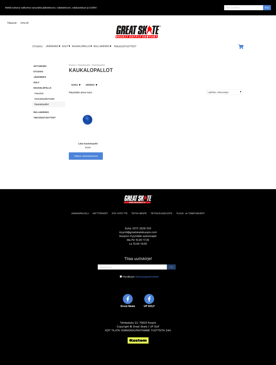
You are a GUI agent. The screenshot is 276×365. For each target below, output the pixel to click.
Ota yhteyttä (119, 213)
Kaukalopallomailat (44, 98)
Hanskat (38, 93)
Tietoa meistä (139, 213)
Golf (65, 46)
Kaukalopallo (81, 46)
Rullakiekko (101, 46)
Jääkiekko (52, 46)
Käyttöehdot (100, 213)
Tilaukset (12, 22)
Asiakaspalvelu (80, 213)
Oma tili (24, 22)
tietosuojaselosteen (147, 276)
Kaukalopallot (41, 104)
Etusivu (38, 46)
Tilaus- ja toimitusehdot (190, 213)
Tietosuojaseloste (161, 213)
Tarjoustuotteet (125, 46)
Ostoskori (40, 66)
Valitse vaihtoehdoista (86, 156)
